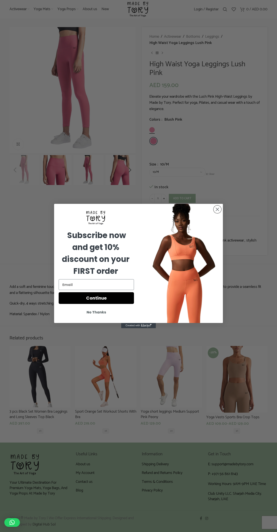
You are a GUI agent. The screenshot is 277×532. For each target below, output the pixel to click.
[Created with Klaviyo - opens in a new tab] (138, 325)
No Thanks (96, 312)
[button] (12, 522)
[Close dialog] (217, 209)
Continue (96, 298)
